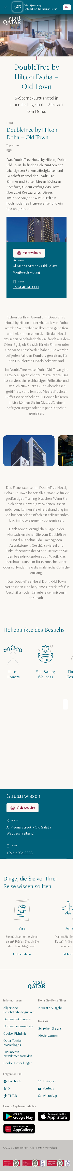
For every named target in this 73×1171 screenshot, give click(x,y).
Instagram (49, 1081)
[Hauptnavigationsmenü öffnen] (64, 20)
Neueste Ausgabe (50, 1008)
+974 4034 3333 (26, 287)
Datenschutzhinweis (17, 1019)
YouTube (48, 1088)
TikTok (12, 1096)
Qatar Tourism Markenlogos (12, 1043)
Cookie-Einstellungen (17, 1063)
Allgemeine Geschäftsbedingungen (18, 1010)
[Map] (36, 741)
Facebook (14, 1081)
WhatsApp (50, 1096)
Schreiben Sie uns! (50, 1028)
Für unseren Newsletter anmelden (17, 1054)
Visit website (32, 253)
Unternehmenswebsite (18, 1026)
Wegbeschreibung (26, 272)
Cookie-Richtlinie (14, 1033)
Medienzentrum (48, 1036)
